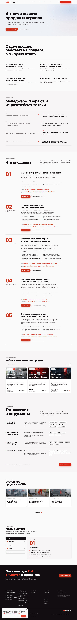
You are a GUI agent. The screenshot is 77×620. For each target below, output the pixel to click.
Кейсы (31, 1)
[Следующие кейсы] (70, 364)
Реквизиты (46, 603)
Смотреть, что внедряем (24, 29)
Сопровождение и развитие (23, 602)
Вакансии (46, 599)
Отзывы (36, 1)
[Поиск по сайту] (58, 2)
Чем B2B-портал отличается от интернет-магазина (39, 301)
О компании (46, 1)
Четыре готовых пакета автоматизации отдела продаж (37, 189)
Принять (23, 616)
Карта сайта (36, 613)
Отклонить (17, 616)
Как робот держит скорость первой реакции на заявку (39, 192)
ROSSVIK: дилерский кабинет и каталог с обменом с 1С (35, 299)
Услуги (18, 1)
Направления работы (10, 9)
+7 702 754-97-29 (61, 592)
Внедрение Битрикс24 (22, 598)
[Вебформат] (11, 2)
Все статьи (38, 512)
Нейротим (33, 594)
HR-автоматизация (9, 595)
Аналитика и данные (9, 599)
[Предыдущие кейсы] (67, 364)
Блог (40, 1)
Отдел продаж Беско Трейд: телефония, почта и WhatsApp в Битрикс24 (38, 191)
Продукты (25, 1)
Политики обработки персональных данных (11, 613)
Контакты (52, 1)
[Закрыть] (26, 609)
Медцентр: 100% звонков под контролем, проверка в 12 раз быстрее (38, 334)
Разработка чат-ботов (22, 600)
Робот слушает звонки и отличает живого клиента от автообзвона (42, 336)
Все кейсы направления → (11, 364)
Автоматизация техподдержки (11, 597)
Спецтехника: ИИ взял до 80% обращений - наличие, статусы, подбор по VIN (40, 263)
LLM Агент (33, 592)
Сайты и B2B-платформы (23, 593)
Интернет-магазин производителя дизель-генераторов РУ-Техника (38, 224)
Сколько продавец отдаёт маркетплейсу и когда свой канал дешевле (43, 226)
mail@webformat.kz (60, 593)
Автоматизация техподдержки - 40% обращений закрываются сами (39, 266)
